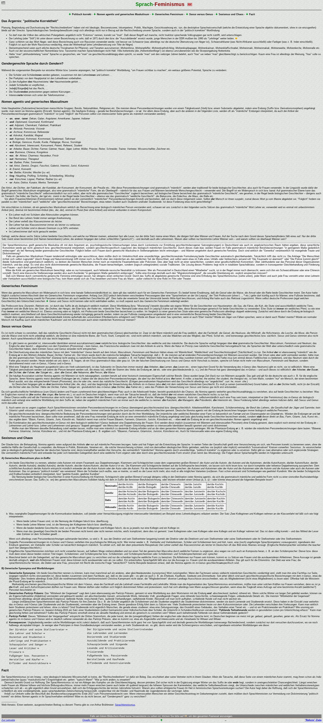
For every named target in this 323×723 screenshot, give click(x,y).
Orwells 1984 (89, 720)
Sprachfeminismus (125, 704)
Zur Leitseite (8, 720)
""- (313, 720)
